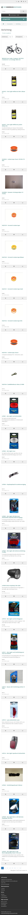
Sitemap (3, 890)
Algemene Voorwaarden (6, 879)
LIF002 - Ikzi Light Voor (8, 451)
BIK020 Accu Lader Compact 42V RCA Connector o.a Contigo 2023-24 (12, 59)
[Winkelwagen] (23, 1)
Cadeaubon (3, 895)
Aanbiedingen (4, 897)
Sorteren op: (5, 36)
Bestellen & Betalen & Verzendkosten (9, 881)
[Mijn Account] (19, 1)
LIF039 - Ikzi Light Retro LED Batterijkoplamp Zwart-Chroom (11, 852)
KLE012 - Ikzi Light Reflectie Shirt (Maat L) (13, 92)
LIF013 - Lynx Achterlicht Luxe (10, 720)
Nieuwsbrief (3, 906)
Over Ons (3, 882)
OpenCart (9, 912)
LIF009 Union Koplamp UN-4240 (11, 585)
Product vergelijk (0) (6, 33)
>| (20, 868)
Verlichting (18, 24)
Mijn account (4, 901)
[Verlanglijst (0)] (21, 1)
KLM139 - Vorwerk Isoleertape (11, 225)
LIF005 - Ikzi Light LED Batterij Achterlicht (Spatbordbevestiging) (12, 516)
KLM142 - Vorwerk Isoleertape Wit (12, 321)
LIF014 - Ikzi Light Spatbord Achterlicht (13, 753)
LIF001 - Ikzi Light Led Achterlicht (11, 416)
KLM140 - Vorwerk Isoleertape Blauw (13, 257)
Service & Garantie (5, 884)
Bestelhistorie (4, 903)
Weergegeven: (19, 36)
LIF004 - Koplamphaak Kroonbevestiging (14, 484)
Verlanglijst (3, 904)
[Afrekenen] (25, 1)
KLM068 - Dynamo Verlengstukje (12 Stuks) (12, 192)
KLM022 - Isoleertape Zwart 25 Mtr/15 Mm (13, 159)
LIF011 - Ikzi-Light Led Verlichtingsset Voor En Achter (13, 652)
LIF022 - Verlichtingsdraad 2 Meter (12, 785)
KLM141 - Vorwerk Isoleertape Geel (12, 289)
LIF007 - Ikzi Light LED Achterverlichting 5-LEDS (13, 551)
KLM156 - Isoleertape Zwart (10, 352)
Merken (2, 894)
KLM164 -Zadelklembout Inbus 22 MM (13, 384)
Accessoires (10, 24)
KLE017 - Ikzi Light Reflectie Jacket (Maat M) (12, 125)
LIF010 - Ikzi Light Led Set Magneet (12, 619)
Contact (3, 888)
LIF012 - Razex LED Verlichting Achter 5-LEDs (13, 687)
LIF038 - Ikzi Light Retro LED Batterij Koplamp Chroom (12, 817)
